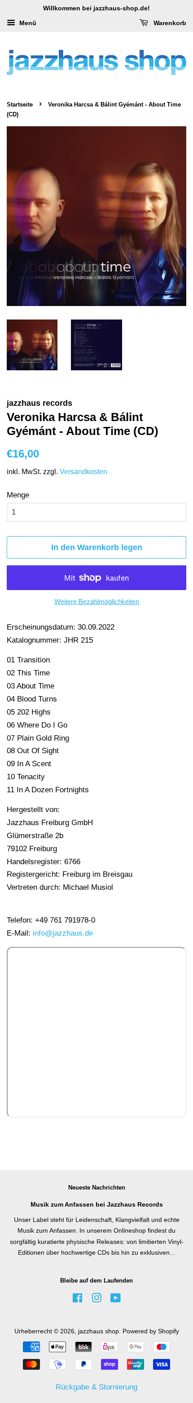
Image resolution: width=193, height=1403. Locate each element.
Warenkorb (169, 23)
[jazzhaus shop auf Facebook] (77, 1299)
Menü (27, 23)
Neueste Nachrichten (96, 1187)
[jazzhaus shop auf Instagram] (96, 1299)
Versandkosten (83, 471)
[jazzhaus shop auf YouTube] (115, 1299)
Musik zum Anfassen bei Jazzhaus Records (97, 1204)
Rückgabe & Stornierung (96, 1387)
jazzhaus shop (98, 1331)
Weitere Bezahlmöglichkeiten (96, 601)
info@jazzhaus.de (63, 933)
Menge (18, 495)
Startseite (20, 104)
